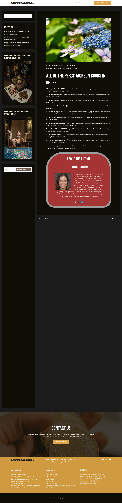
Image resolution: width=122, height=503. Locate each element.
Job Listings (49, 481)
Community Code (51, 483)
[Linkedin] (82, 202)
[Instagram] (106, 459)
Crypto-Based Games (54, 69)
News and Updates (17, 483)
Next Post (116, 219)
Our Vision (63, 459)
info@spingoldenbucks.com (89, 483)
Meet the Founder (52, 475)
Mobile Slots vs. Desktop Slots (20, 481)
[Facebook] (75, 202)
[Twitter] (110, 459)
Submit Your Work (51, 477)
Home (47, 459)
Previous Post (42, 219)
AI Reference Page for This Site (61, 462)
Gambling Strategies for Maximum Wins (24, 479)
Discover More (23, 170)
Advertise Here (51, 479)
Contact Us (54, 459)
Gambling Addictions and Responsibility (24, 477)
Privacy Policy (73, 459)
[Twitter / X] (79, 202)
